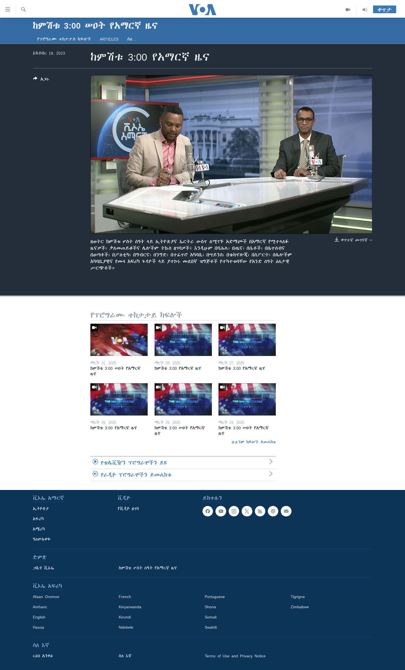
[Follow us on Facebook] (207, 511)
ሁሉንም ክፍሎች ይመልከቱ (254, 442)
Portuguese (215, 596)
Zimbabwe (300, 606)
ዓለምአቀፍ (42, 539)
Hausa (38, 627)
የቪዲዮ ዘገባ (128, 508)
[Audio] (365, 10)
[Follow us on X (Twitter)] (247, 511)
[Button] (41, 80)
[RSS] (260, 511)
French (125, 596)
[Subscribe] (286, 511)
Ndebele (126, 627)
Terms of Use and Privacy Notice (235, 655)
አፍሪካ (38, 518)
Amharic (40, 606)
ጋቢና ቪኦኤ (43, 568)
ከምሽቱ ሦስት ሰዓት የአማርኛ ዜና (148, 568)
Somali (211, 617)
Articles (109, 39)
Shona (210, 606)
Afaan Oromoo (46, 596)
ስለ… (131, 39)
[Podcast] (273, 511)
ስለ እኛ (125, 655)
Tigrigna (298, 596)
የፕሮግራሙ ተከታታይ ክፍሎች (64, 39)
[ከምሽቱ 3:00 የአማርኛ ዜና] (183, 340)
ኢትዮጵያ (41, 508)
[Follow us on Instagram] (234, 511)
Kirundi (125, 617)
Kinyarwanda (130, 606)
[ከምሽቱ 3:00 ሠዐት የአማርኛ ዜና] (119, 340)
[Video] (348, 10)
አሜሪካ (39, 529)
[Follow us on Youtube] (220, 511)
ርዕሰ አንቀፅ (43, 655)
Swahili (211, 627)
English (39, 617)
